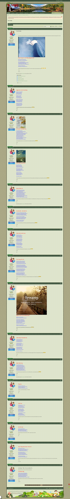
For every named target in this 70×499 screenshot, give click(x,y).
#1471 (60, 86)
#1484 (60, 442)
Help (47, 488)
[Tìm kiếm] (62, 13)
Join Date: (10, 39)
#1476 (60, 229)
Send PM (12, 41)
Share (12, 101)
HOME (9, 13)
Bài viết (9, 23)
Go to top (61, 488)
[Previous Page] (57, 26)
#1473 (60, 147)
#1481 (60, 380)
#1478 (60, 283)
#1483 (60, 423)
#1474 (60, 184)
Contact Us (52, 488)
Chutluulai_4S (11, 488)
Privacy (56, 488)
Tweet (12, 102)
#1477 (60, 255)
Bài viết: (10, 40)
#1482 (60, 399)
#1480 (60, 359)
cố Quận (11, 36)
